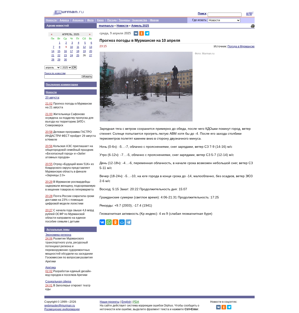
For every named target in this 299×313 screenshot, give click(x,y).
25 (77, 55)
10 (71, 47)
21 (52, 55)
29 (58, 59)
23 (65, 55)
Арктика (50, 267)
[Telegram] (128, 222)
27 (90, 55)
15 (58, 51)
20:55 (49, 164)
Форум (154, 20)
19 (84, 51)
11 (78, 47)
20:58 (49, 132)
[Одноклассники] (115, 222)
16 (65, 51)
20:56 (49, 146)
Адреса (64, 20)
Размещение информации (62, 309)
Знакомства (139, 20)
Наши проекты (109, 301)
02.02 (49, 271)
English (126, 301)
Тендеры (124, 20)
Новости (51, 20)
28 (52, 59)
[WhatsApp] (109, 222)
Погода (112, 20)
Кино (100, 20)
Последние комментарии (62, 84)
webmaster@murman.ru (59, 305)
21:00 (49, 114)
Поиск (202, 13)
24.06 (49, 238)
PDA (136, 301)
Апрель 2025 (140, 25)
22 (58, 55)
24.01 (49, 285)
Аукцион (78, 20)
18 (77, 51)
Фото (90, 20)
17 (71, 51)
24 (71, 55)
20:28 (49, 196)
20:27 (49, 210)
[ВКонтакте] (102, 222)
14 (52, 51)
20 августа (52, 97)
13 (90, 47)
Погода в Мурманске (241, 46)
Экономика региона (58, 234)
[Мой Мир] (122, 222)
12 (84, 47)
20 (90, 51)
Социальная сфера (58, 281)
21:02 (49, 103)
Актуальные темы (57, 229)
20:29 (49, 181)
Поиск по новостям (54, 73)
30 (65, 59)
